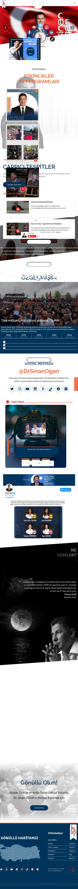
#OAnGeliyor (9, 497)
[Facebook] (43, 389)
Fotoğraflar (51, 851)
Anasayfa (72, 844)
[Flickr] (66, 389)
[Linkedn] (35, 389)
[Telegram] (58, 389)
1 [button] (4, 342)
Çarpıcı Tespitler (53, 847)
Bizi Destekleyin (72, 869)
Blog (70, 854)
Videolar (50, 844)
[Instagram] (20, 389)
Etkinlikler (51, 854)
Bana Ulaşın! (72, 858)
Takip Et (66, 490)
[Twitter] (12, 389)
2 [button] (4, 345)
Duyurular (51, 858)
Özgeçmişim (72, 851)
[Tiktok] (50, 389)
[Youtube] (27, 389)
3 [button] (4, 348)
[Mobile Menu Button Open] (74, 3)
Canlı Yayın (17, 401)
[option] (25, 49)
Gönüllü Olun (38, 5)
